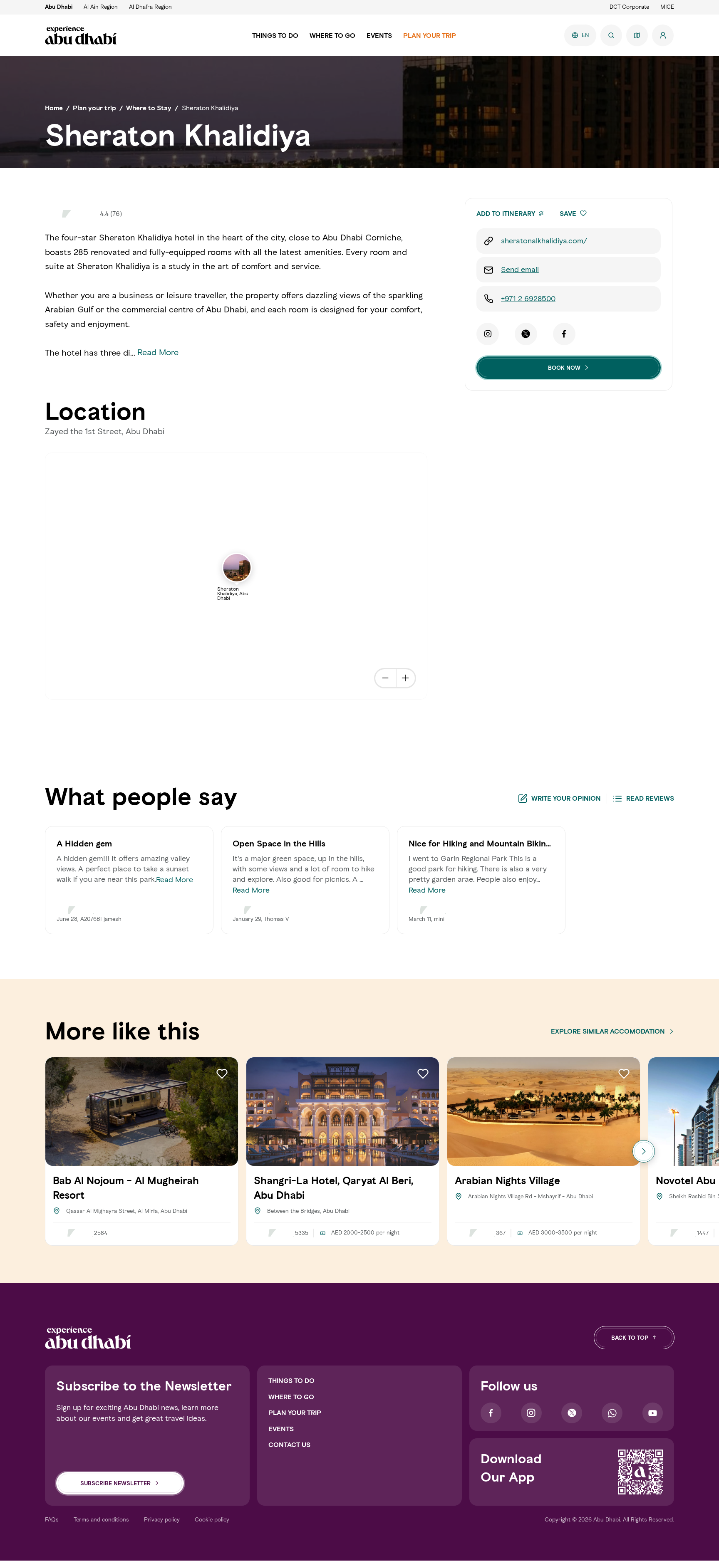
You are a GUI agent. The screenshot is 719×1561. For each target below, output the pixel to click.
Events (281, 1429)
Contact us (289, 1445)
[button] (583, 213)
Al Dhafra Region (150, 6)
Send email (520, 269)
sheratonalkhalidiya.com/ (544, 240)
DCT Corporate (629, 6)
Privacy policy (162, 1519)
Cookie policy (212, 1519)
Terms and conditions (101, 1519)
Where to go (291, 1397)
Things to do (291, 1381)
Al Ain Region (101, 6)
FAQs (52, 1519)
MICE (667, 6)
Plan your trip (294, 1413)
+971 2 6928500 (528, 298)
